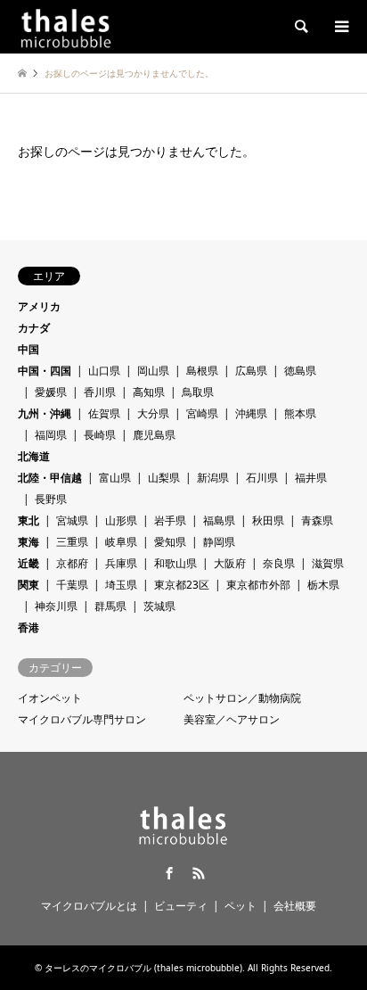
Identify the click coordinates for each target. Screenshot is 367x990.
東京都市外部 (258, 584)
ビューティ (181, 905)
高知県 (149, 392)
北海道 (34, 456)
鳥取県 (198, 392)
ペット (240, 905)
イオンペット (50, 697)
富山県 (115, 477)
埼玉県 (121, 584)
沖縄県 (251, 413)
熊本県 (300, 413)
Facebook (169, 873)
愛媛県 (51, 392)
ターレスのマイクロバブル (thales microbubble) (143, 967)
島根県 (202, 370)
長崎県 (100, 434)
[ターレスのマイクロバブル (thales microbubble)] (66, 26)
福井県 (311, 477)
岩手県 (170, 520)
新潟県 (213, 477)
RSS (198, 873)
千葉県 (72, 584)
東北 (28, 520)
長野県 (51, 499)
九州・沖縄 (44, 413)
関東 (28, 584)
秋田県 (268, 520)
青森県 (317, 520)
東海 (28, 541)
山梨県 (164, 477)
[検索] (300, 27)
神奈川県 (56, 606)
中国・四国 (44, 370)
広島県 (251, 370)
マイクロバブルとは (89, 905)
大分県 (153, 413)
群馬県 (110, 606)
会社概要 (294, 905)
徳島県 (300, 370)
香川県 (100, 392)
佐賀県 (104, 413)
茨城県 (159, 606)
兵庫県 (121, 563)
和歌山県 (175, 563)
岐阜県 (121, 541)
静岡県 (219, 541)
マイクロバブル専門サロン (82, 719)
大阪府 (230, 563)
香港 (28, 627)
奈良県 (279, 563)
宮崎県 (202, 413)
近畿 (28, 563)
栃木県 (323, 584)
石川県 (262, 477)
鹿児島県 (154, 434)
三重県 (72, 541)
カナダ (34, 327)
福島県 (219, 520)
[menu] (340, 27)
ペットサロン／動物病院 (242, 697)
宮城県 (72, 520)
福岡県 (51, 434)
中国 (28, 349)
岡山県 (153, 370)
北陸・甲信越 (50, 477)
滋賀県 (328, 563)
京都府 (72, 563)
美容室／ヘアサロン (232, 719)
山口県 (104, 370)
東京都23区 (181, 584)
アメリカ (39, 306)
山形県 (121, 520)
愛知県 (170, 541)
